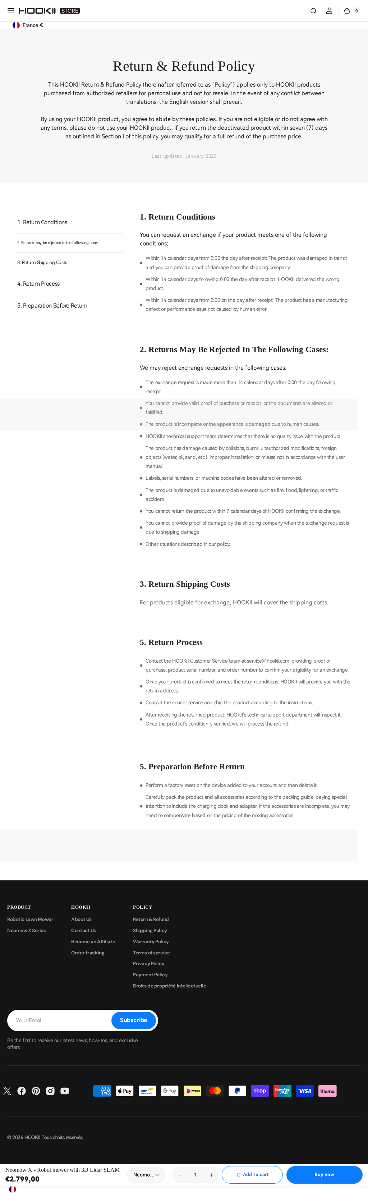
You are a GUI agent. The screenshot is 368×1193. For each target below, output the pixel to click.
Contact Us (83, 930)
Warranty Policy (151, 942)
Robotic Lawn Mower (30, 919)
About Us (81, 919)
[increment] (211, 1175)
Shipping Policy (150, 930)
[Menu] (11, 11)
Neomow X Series (26, 930)
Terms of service (151, 953)
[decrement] (179, 1175)
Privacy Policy (148, 964)
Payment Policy (150, 975)
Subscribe (133, 1020)
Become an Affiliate (93, 942)
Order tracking (87, 953)
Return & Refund (151, 919)
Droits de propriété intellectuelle (169, 986)
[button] (313, 11)
